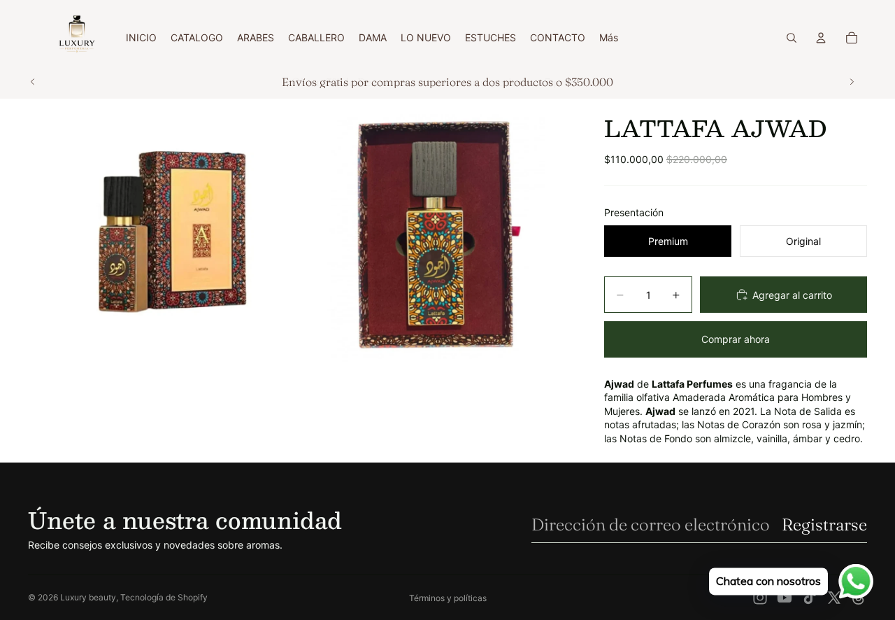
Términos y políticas (448, 598)
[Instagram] (760, 597)
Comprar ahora (735, 339)
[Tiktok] (809, 597)
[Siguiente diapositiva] (851, 81)
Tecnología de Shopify (164, 597)
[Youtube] (784, 597)
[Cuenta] (821, 37)
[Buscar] (791, 37)
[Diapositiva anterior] (32, 81)
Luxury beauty (88, 597)
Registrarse (824, 524)
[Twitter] (834, 597)
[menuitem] (608, 38)
